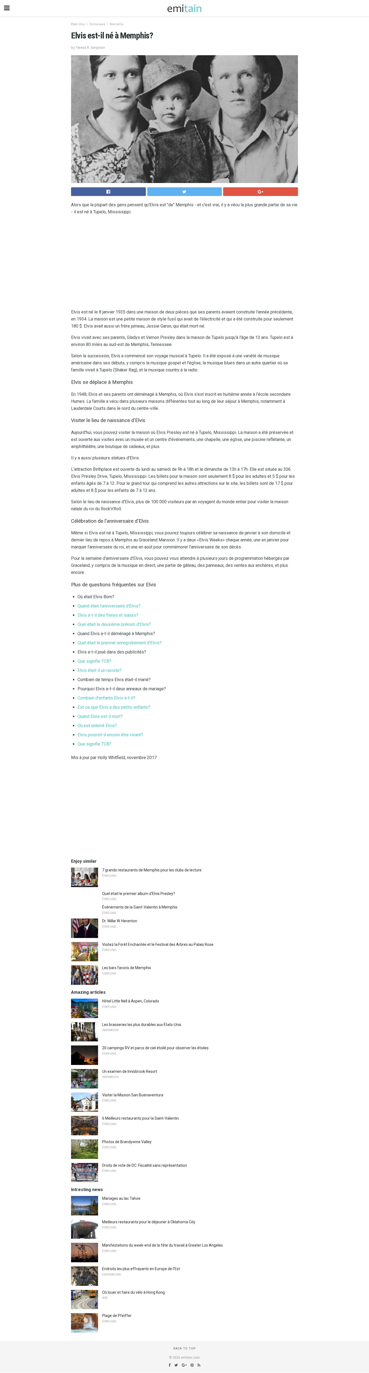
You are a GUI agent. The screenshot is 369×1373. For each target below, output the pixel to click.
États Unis (78, 24)
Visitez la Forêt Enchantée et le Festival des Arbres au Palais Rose (157, 944)
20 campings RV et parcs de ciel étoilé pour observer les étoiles (155, 1048)
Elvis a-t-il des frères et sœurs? (108, 615)
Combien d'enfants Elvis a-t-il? (106, 698)
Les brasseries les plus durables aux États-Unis (141, 1024)
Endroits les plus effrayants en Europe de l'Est (141, 1269)
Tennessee (97, 24)
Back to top (184, 1348)
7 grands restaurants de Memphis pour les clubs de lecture (152, 870)
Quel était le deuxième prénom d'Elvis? (114, 624)
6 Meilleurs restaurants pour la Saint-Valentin (140, 1118)
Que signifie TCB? (94, 661)
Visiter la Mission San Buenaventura (132, 1095)
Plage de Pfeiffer (117, 1315)
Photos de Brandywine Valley (127, 1142)
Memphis (116, 24)
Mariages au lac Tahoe (121, 1198)
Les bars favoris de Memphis (126, 968)
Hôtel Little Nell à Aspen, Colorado (130, 1001)
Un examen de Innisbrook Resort (129, 1071)
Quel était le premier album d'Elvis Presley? (138, 893)
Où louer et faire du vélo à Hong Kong (133, 1292)
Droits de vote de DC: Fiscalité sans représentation (144, 1165)
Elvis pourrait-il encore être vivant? (110, 734)
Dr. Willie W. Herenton (119, 921)
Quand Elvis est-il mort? (100, 716)
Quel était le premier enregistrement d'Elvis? (120, 642)
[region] (184, 263)
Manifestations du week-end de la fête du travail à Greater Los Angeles (162, 1245)
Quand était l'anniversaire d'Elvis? (109, 606)
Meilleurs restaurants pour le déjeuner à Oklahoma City (148, 1222)
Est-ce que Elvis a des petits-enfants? (114, 707)
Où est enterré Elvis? (97, 725)
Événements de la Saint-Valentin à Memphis (139, 907)
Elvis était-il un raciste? (100, 670)
